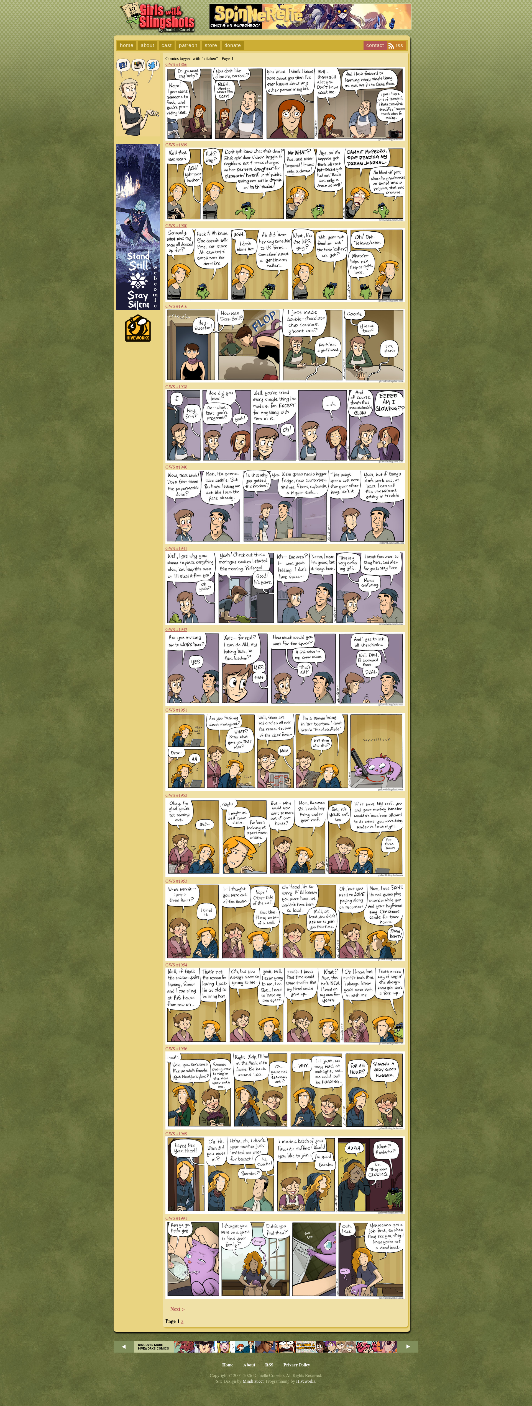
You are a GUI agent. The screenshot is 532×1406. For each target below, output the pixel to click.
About (148, 45)
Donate (232, 45)
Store (211, 45)
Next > (177, 1308)
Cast (167, 45)
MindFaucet (253, 1381)
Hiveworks (305, 1381)
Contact (375, 45)
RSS (399, 45)
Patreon (188, 45)
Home (127, 45)
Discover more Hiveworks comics (153, 1346)
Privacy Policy (296, 1364)
